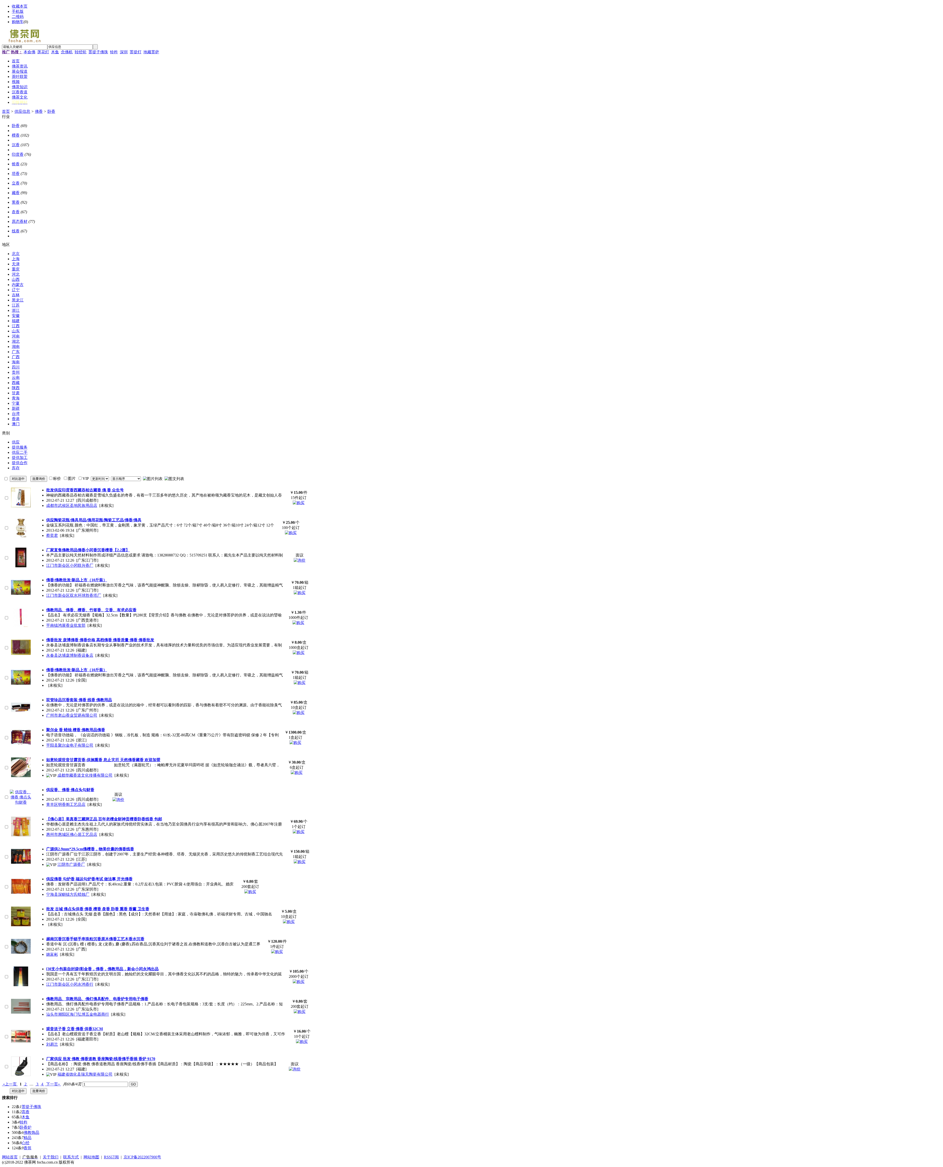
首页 (6, 111)
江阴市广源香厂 (71, 864)
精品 (27, 1138)
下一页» (53, 1084)
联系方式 (71, 1157)
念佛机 (67, 52)
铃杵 (114, 52)
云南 (16, 377)
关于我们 (50, 1157)
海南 (16, 362)
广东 (16, 352)
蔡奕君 (52, 535)
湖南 (16, 346)
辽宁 (16, 290)
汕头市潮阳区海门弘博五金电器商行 (77, 1014)
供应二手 (20, 452)
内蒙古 (18, 285)
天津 (16, 264)
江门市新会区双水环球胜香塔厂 (73, 595)
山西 (16, 279)
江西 (16, 326)
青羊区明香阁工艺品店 (65, 804)
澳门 (16, 424)
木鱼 (55, 52)
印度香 (18, 154)
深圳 (124, 52)
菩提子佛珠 (98, 52)
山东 (16, 331)
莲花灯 (43, 52)
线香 (16, 231)
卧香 (51, 111)
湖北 (16, 341)
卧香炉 (25, 1127)
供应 (16, 442)
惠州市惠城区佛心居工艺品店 (71, 834)
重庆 (16, 269)
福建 (16, 321)
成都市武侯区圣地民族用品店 (71, 505)
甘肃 (16, 393)
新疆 (16, 408)
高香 (25, 1112)
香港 (16, 419)
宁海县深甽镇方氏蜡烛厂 (67, 894)
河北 (16, 274)
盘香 (16, 212)
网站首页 (10, 1157)
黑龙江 (18, 300)
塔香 (16, 173)
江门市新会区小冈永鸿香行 (69, 984)
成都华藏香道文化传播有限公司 (84, 775)
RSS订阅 (111, 1157)
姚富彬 (52, 954)
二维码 (18, 16)
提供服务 (20, 447)
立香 (16, 183)
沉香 (16, 145)
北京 (16, 254)
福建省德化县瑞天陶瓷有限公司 (84, 1074)
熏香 (16, 202)
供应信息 (22, 111)
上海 (16, 259)
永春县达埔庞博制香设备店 (69, 655)
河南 (16, 336)
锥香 (16, 164)
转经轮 (80, 52)
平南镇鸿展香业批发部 (65, 625)
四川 (16, 367)
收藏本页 (20, 6)
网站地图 (91, 1157)
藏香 (16, 193)
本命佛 (29, 52)
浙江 (16, 310)
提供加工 (20, 457)
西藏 (16, 383)
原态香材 (20, 221)
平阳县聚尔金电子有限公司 (69, 745)
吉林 (16, 295)
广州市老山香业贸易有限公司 (71, 715)
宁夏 (16, 403)
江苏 (16, 305)
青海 (16, 398)
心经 (25, 1143)
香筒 (27, 1148)
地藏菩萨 (151, 52)
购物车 (18, 22)
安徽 (16, 315)
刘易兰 (52, 1044)
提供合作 (20, 463)
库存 (16, 468)
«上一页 (10, 1084)
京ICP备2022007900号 (142, 1157)
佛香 (39, 111)
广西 (16, 357)
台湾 (16, 414)
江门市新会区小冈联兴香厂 (69, 565)
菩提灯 (135, 52)
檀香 (16, 135)
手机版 (18, 11)
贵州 (16, 372)
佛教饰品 (31, 1132)
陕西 (16, 388)
